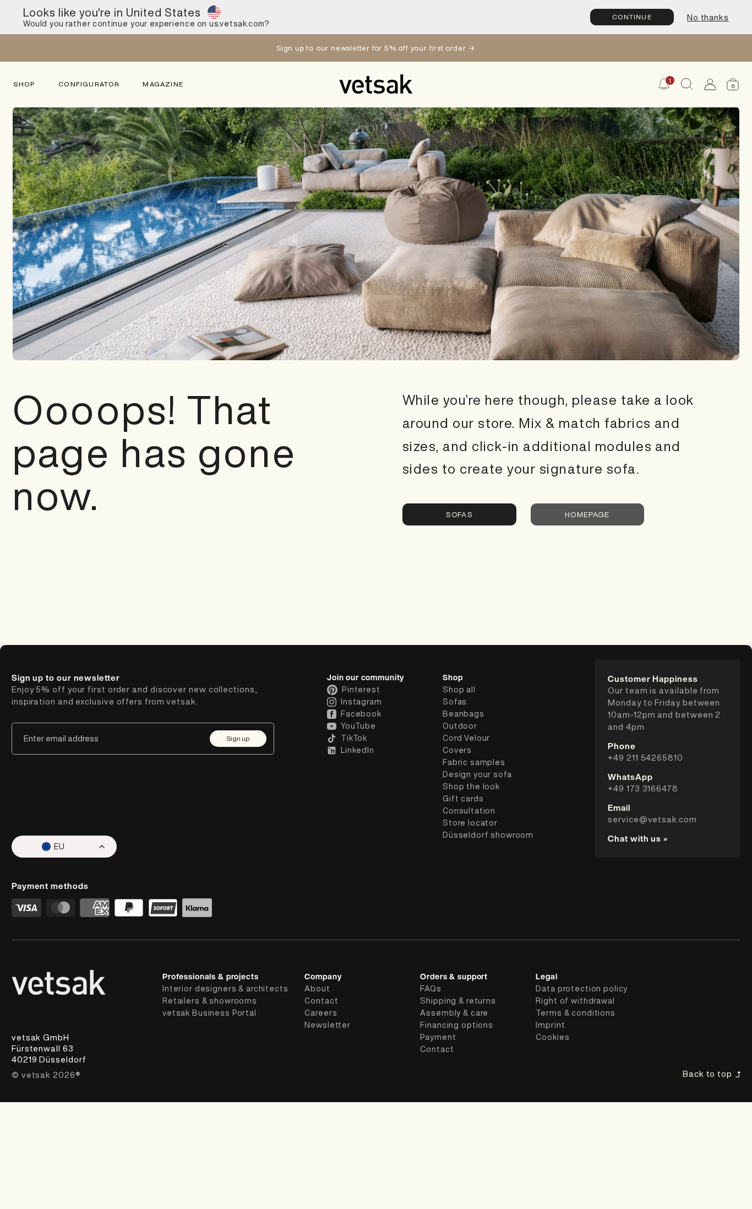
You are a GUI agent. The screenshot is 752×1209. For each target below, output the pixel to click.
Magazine (163, 84)
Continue (632, 16)
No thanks (708, 17)
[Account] (710, 84)
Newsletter (327, 1025)
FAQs (430, 989)
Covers (457, 750)
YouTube (358, 726)
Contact (321, 1001)
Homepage (587, 514)
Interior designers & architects (225, 989)
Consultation (469, 811)
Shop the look (471, 786)
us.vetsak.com (236, 24)
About (317, 989)
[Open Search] (687, 84)
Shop (24, 84)
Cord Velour (466, 738)
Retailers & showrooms (209, 1001)
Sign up (237, 738)
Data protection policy (582, 989)
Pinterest (361, 689)
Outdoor (460, 726)
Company (322, 976)
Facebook (361, 714)
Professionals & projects (210, 976)
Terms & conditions (575, 1013)
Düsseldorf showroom (488, 835)
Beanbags (463, 714)
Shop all (459, 689)
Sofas (459, 514)
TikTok (354, 738)
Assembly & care (454, 1013)
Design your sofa (477, 774)
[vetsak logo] (376, 84)
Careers (320, 1013)
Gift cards (463, 799)
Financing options (456, 1025)
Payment (438, 1037)
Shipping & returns (457, 1001)
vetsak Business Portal (209, 1013)
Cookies (552, 1037)
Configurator (88, 84)
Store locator (470, 823)
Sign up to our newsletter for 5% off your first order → (376, 48)
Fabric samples (474, 762)
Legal (546, 976)
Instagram (361, 702)
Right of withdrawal (575, 1001)
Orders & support (454, 976)
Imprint (550, 1025)
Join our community (365, 677)
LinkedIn (357, 750)
